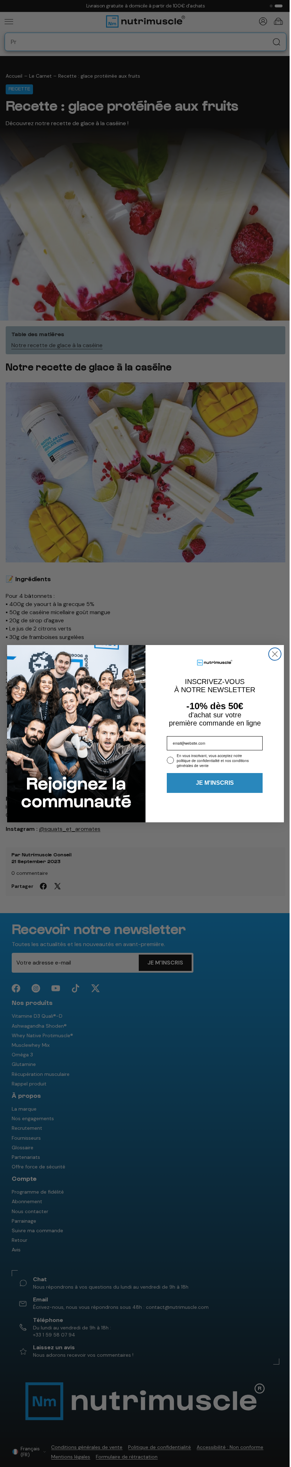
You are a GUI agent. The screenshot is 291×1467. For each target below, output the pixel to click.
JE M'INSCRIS (213, 783)
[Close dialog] (273, 654)
